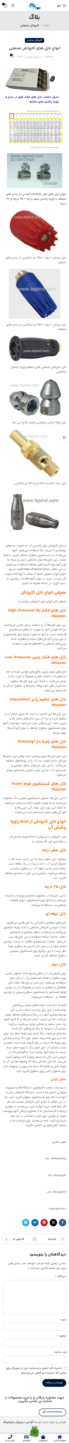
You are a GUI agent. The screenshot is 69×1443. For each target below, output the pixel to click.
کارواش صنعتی (29, 25)
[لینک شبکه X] (53, 1222)
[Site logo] (34, 5)
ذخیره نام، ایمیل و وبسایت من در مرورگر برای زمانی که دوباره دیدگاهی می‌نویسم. (36, 1370)
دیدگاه (60, 1276)
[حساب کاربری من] (13, 5)
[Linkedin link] (35, 1222)
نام (63, 1320)
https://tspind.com (35, 569)
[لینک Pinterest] (44, 1222)
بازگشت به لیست (34, 1239)
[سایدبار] (64, 437)
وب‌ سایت (60, 1352)
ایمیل (61, 1336)
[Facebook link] (62, 1222)
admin (49, 57)
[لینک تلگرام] (25, 1222)
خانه (46, 25)
